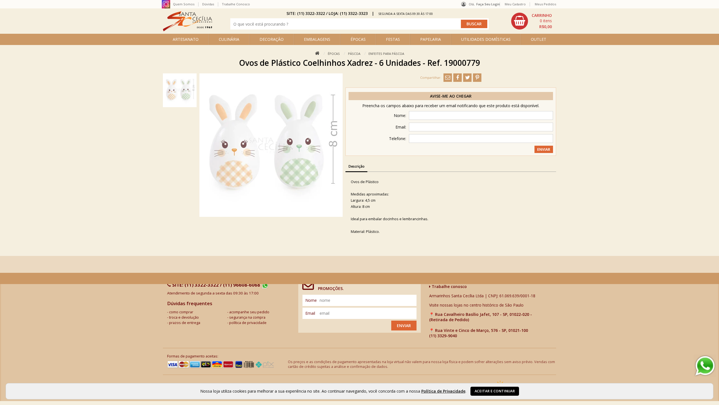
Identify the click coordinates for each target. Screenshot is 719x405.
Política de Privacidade (443, 391)
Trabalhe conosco (449, 286)
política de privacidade (248, 322)
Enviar (404, 325)
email (310, 313)
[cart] (532, 21)
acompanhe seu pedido (249, 312)
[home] (187, 29)
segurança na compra (247, 317)
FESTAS (393, 39)
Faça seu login (488, 4)
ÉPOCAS (358, 39)
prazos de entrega (184, 322)
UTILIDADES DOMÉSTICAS (486, 39)
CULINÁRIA (229, 39)
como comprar (181, 312)
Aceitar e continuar (495, 391)
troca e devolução (184, 317)
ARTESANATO (186, 39)
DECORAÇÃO (272, 39)
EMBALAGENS (317, 39)
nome (311, 300)
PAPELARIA (430, 39)
